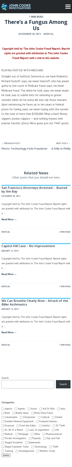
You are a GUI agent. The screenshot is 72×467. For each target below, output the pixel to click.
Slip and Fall (53, 438)
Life (56, 429)
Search (5, 378)
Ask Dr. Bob (48, 408)
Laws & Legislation (38, 429)
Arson (33, 408)
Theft (55, 446)
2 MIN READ (65, 231)
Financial (9, 425)
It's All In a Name (13, 429)
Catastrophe (10, 417)
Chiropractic (28, 417)
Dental (58, 417)
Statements (34, 442)
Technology (40, 446)
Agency (8, 408)
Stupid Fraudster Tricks (16, 446)
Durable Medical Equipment (19, 421)
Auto (62, 408)
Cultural (44, 417)
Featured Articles (48, 421)
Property (36, 438)
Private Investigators (15, 438)
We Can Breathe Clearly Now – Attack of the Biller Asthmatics (34, 302)
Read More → (9, 219)
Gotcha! (45, 425)
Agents (21, 408)
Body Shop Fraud (43, 412)
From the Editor (27, 425)
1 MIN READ (65, 286)
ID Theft (60, 425)
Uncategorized (26, 450)
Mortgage (23, 434)
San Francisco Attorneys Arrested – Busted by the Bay (34, 189)
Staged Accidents (13, 442)
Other (36, 434)
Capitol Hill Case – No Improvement (28, 246)
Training (8, 450)
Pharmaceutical (53, 434)
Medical (49, 33)
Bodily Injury (22, 412)
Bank (7, 412)
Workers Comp (47, 450)
